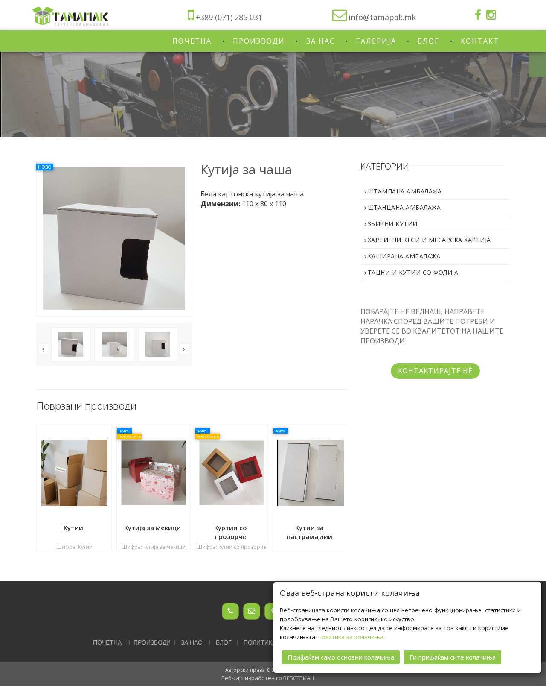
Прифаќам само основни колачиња (341, 657)
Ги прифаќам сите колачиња (453, 657)
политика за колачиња (350, 637)
